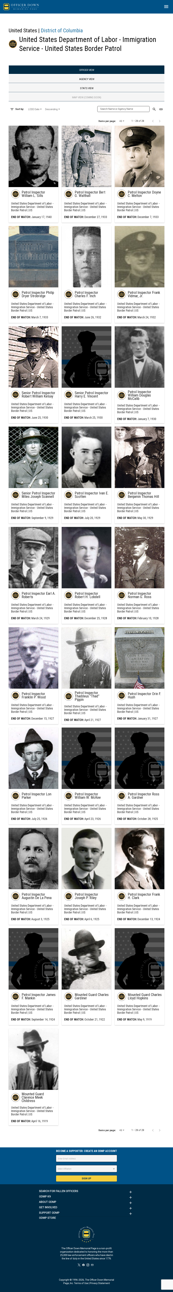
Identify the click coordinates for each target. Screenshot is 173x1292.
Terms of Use (81, 1283)
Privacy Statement (100, 1283)
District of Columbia (62, 30)
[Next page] (159, 121)
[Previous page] (153, 121)
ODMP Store (47, 1218)
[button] (86, 1192)
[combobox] (35, 109)
